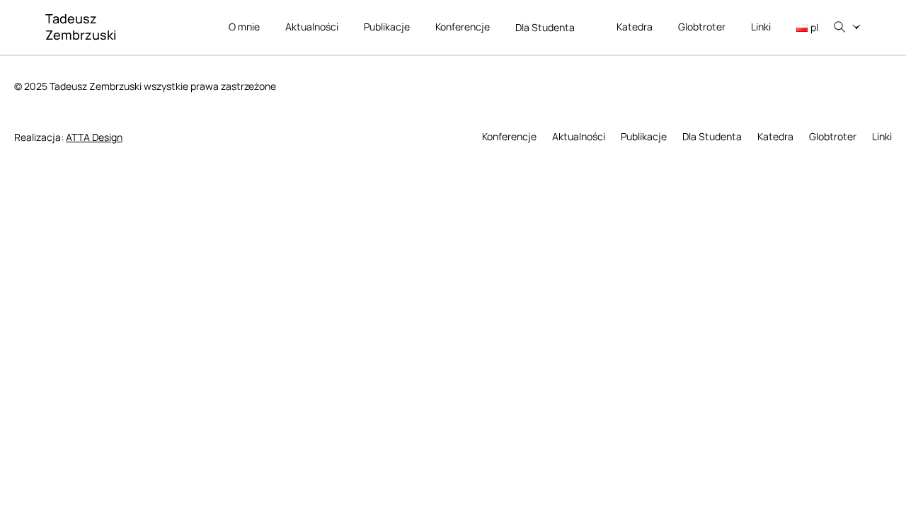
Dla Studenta (545, 27)
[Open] (856, 26)
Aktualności (311, 26)
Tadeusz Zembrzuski (80, 26)
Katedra (635, 26)
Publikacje (387, 26)
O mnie (244, 26)
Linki (761, 26)
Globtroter (702, 26)
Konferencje (462, 26)
